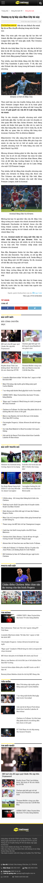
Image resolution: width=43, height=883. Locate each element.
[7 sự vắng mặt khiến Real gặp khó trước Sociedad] (8, 699)
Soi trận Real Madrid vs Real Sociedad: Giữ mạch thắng (21, 430)
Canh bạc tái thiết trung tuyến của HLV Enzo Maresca (19, 531)
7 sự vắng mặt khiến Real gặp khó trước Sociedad (21, 391)
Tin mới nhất (7, 745)
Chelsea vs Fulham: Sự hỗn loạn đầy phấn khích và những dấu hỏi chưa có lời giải (22, 411)
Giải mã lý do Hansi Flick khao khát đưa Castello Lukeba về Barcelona (21, 436)
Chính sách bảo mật (21, 877)
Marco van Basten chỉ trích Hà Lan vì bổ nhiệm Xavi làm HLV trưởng (21, 417)
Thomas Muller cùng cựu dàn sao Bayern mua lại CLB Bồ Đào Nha (31, 367)
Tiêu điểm (6, 681)
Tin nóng (6, 612)
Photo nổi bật (8, 565)
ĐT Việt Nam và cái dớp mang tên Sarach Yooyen (28, 730)
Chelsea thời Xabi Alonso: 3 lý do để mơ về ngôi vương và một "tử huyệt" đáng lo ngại (20, 538)
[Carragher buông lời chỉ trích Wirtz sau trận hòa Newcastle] (32, 478)
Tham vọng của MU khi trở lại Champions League (21, 524)
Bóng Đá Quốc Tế (16, 11)
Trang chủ (4, 11)
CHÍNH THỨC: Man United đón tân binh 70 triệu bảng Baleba (21, 396)
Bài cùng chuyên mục (9, 323)
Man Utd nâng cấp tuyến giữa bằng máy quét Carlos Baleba (20, 385)
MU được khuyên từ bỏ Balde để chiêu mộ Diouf (19, 656)
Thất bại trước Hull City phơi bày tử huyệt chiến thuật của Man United (21, 506)
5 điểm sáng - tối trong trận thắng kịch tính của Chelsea (21, 499)
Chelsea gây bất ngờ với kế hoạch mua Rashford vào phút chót (31, 346)
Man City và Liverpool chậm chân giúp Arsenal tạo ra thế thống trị (22, 519)
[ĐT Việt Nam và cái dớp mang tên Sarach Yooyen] (8, 732)
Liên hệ (5, 877)
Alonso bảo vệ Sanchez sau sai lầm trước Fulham (21, 543)
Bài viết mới (7, 317)
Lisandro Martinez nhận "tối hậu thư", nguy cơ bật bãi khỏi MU (22, 379)
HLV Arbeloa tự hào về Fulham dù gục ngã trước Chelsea (21, 555)
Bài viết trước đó (10, 447)
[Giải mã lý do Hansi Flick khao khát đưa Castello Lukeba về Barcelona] (8, 710)
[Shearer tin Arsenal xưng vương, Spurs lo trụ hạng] (11, 456)
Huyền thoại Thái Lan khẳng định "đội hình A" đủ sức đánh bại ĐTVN (10, 367)
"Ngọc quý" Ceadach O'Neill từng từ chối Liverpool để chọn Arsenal (22, 402)
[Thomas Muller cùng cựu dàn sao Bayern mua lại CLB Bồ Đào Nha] (32, 357)
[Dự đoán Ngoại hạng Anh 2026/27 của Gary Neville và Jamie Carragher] (11, 478)
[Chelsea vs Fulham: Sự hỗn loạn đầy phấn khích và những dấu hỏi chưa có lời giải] (8, 721)
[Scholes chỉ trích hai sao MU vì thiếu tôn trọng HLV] (32, 456)
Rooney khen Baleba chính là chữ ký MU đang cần (20, 674)
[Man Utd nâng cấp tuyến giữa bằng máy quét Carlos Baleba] (8, 687)
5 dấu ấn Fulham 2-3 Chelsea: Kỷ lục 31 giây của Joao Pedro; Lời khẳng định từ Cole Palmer (21, 549)
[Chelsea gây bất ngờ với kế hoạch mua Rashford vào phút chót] (32, 336)
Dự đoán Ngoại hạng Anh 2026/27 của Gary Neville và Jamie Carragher (10, 488)
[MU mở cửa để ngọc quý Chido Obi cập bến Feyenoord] (11, 336)
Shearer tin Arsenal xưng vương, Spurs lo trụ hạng (11, 465)
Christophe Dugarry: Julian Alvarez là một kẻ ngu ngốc (21, 423)
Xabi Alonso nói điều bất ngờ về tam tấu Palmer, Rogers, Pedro (21, 512)
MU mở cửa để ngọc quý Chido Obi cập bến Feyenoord (10, 346)
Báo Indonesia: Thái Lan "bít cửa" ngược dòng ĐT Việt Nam (19, 629)
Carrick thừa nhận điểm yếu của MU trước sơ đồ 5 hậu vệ (20, 668)
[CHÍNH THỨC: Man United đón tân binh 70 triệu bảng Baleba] (8, 618)
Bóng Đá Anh (29, 11)
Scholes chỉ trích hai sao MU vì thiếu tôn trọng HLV (31, 466)
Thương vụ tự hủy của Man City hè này (20, 16)
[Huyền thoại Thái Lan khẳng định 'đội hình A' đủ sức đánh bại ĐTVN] (11, 357)
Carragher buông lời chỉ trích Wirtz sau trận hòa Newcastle (31, 488)
